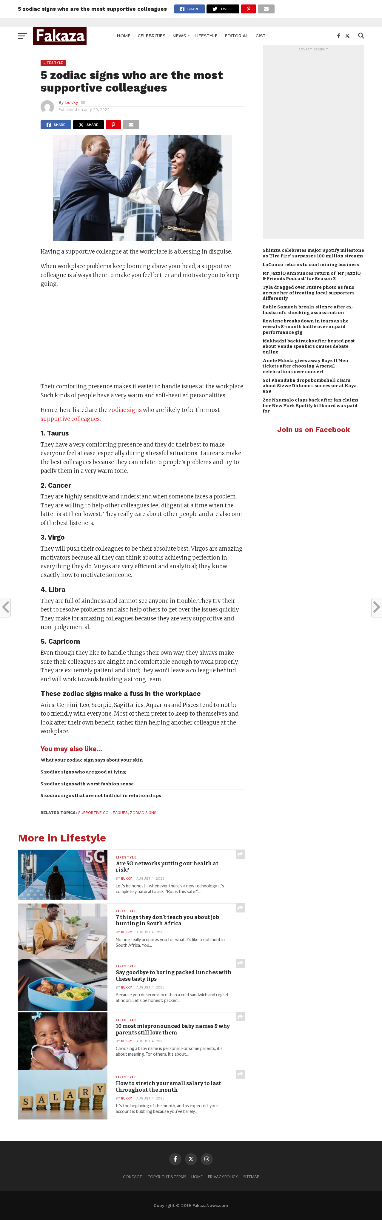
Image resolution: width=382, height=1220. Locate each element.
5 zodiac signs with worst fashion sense (87, 784)
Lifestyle (206, 35)
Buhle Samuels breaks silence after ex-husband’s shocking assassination (308, 309)
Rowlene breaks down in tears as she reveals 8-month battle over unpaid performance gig (306, 326)
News (179, 35)
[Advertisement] (143, 336)
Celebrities (151, 35)
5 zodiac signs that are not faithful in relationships (101, 795)
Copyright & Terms (166, 1176)
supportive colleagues (70, 419)
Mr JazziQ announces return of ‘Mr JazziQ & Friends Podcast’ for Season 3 (312, 276)
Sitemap (251, 1176)
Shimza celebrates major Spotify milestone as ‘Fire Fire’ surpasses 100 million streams (313, 253)
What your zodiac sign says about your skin (92, 760)
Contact (132, 1176)
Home (123, 35)
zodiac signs (125, 410)
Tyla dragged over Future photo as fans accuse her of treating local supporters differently (309, 293)
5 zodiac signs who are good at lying (83, 772)
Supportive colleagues (103, 812)
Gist (260, 35)
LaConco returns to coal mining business (311, 264)
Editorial (236, 35)
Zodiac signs (143, 812)
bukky (71, 102)
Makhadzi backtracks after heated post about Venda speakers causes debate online (309, 346)
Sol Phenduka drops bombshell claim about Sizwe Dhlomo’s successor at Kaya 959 (310, 386)
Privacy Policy (223, 1176)
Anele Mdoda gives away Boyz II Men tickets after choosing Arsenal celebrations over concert (305, 366)
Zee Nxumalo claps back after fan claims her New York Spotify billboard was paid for (310, 405)
